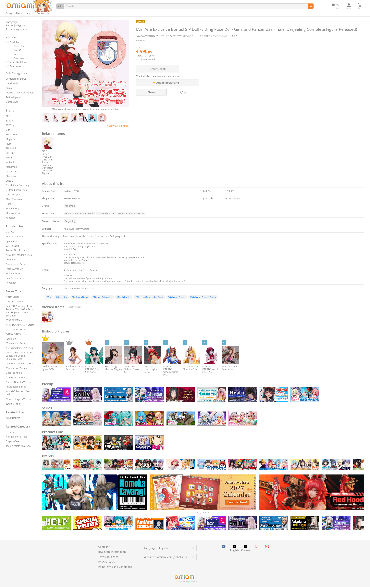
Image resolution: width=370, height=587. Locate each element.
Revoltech (11, 282)
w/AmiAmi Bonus (19, 62)
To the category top (16, 29)
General (10, 432)
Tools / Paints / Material (18, 445)
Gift (8, 129)
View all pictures (119, 125)
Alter (8, 116)
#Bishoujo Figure (80, 297)
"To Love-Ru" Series (16, 329)
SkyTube (10, 153)
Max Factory (12, 208)
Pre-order (19, 46)
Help (27, 13)
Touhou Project (14, 403)
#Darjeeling (61, 297)
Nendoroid (12, 83)
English (234, 550)
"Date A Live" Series (16, 368)
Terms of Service (108, 557)
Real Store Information (112, 551)
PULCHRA (11, 148)
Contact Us (43, 13)
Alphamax (11, 166)
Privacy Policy (106, 562)
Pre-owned (19, 58)
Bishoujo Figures (16, 25)
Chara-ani (11, 176)
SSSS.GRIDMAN (14, 320)
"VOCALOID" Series (16, 334)
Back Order (20, 50)
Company (104, 546)
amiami (10, 162)
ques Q (9, 180)
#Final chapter (124, 297)
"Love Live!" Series (15, 377)
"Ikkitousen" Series (16, 386)
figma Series (12, 241)
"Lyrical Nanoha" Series (18, 382)
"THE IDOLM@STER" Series (20, 324)
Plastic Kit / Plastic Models (20, 92)
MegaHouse (12, 139)
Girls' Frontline (14, 372)
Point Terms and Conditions (115, 567)
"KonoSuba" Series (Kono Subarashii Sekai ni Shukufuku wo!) (19, 356)
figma (9, 88)
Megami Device (14, 273)
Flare (8, 203)
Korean (245, 550)
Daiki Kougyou (13, 194)
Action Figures (13, 97)
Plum (8, 143)
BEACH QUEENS (14, 236)
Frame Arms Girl (15, 268)
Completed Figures (16, 78)
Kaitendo (11, 217)
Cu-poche (11, 259)
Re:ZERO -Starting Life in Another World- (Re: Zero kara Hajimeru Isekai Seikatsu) (19, 310)
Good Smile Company (17, 185)
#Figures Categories (102, 297)
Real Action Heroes (16, 278)
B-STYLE (10, 231)
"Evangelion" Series (16, 343)
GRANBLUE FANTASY (17, 301)
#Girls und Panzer (176, 297)
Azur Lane (11, 338)
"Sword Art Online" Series (19, 363)
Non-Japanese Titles (16, 436)
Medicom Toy (13, 213)
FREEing (10, 125)
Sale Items (15, 66)
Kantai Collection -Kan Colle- (18, 393)
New (16, 54)
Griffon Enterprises (16, 190)
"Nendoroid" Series (16, 264)
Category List (13, 13)
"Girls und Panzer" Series (19, 348)
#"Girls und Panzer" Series (203, 297)
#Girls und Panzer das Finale (149, 297)
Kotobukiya (12, 134)
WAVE (9, 157)
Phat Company (14, 199)
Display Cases (13, 441)
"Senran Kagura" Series (18, 399)
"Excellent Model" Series (19, 255)
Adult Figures (13, 417)
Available (15, 42)
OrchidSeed (12, 171)
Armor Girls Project (16, 250)
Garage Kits (12, 101)
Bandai (9, 120)
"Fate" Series (12, 296)
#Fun (49, 297)
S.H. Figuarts (12, 245)
